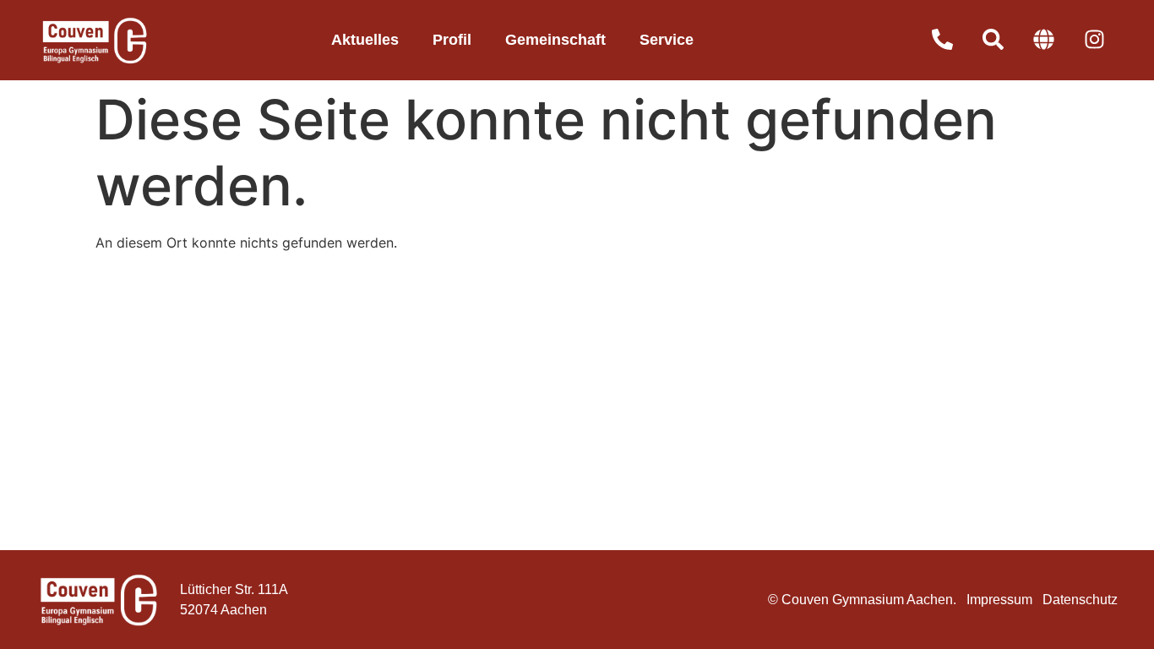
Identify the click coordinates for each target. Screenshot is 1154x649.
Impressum (999, 599)
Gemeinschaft (555, 39)
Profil (452, 39)
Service (667, 39)
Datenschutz (1080, 599)
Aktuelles (365, 39)
